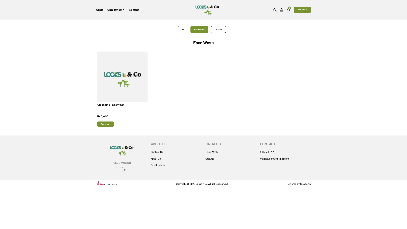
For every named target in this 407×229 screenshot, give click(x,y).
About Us (156, 158)
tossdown (305, 184)
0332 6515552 (267, 152)
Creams (218, 29)
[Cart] (288, 10)
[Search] (274, 10)
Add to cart (105, 124)
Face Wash (199, 29)
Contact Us (157, 152)
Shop (99, 9)
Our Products (158, 165)
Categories (114, 9)
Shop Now (302, 10)
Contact (134, 9)
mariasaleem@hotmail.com (274, 158)
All (182, 29)
